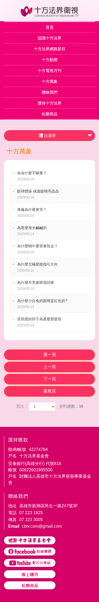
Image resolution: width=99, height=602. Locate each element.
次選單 (49, 135)
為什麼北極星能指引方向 (37, 267)
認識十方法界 (50, 38)
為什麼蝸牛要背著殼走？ (37, 249)
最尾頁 (49, 391)
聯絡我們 (50, 92)
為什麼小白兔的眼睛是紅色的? (43, 304)
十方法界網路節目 (49, 49)
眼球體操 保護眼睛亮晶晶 (38, 194)
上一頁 (49, 366)
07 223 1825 (31, 512)
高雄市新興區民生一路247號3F (48, 506)
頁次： (22, 406)
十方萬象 (50, 81)
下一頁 (49, 379)
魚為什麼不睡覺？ (32, 176)
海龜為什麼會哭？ (32, 212)
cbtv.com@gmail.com (42, 526)
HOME (50, 11)
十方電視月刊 (50, 70)
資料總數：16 (71, 406)
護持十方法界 (50, 103)
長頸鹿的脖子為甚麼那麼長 (39, 322)
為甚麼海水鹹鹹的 (32, 231)
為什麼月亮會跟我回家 (35, 285)
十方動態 (50, 59)
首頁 (50, 27)
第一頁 (49, 354)
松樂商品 (50, 114)
